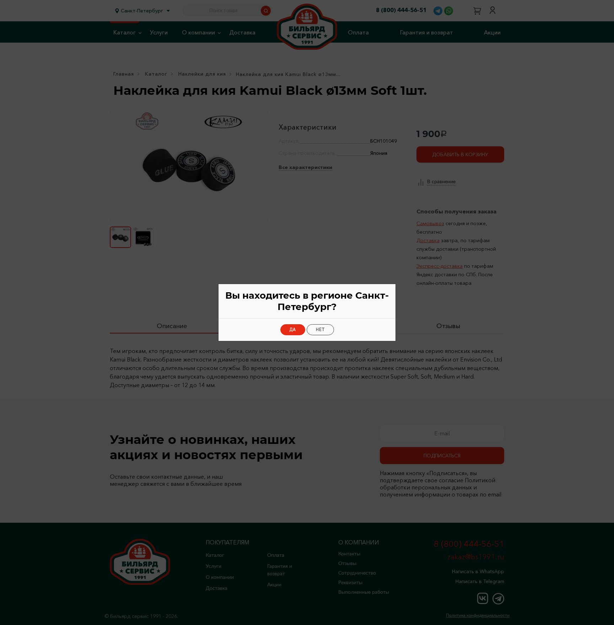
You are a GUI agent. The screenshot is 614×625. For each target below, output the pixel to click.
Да (293, 329)
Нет (320, 329)
